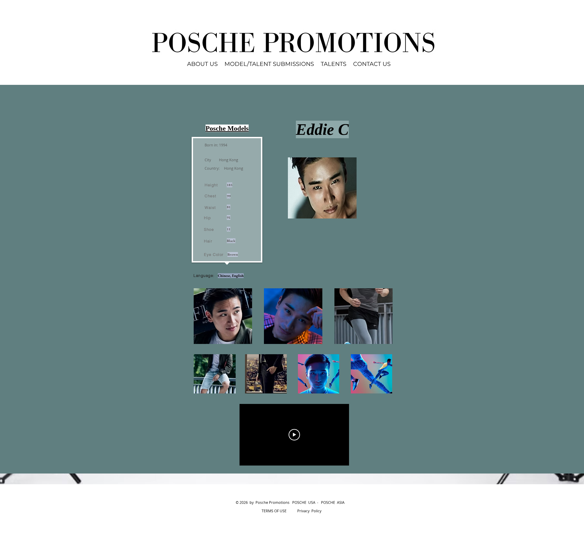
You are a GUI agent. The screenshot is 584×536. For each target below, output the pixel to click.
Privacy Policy (309, 510)
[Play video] (294, 434)
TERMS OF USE (274, 510)
